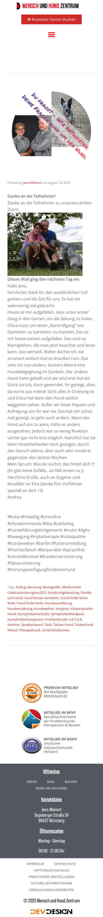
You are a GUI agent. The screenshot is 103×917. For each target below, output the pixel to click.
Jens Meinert (32, 182)
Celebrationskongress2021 (27, 592)
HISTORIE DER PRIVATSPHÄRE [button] (51, 883)
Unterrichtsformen (56, 630)
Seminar (14, 624)
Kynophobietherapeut (67, 614)
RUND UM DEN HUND (51, 788)
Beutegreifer (52, 587)
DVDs (51, 782)
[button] (51, 35)
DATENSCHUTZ (65, 864)
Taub (48, 624)
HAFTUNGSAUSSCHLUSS (51, 870)
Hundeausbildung (58, 603)
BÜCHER (71, 782)
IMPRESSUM (35, 864)
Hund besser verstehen (41, 598)
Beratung (34, 587)
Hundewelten (44, 608)
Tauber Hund (63, 624)
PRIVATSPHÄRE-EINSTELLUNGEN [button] (51, 877)
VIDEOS (31, 782)
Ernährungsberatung (63, 592)
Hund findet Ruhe (30, 603)
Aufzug (21, 587)
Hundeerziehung (20, 608)
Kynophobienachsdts (33, 614)
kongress (62, 608)
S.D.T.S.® (75, 619)
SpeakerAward (32, 624)
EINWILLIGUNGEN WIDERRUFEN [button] (51, 890)
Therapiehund (29, 630)
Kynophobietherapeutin (26, 619)
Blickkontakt (71, 587)
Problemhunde (56, 619)
